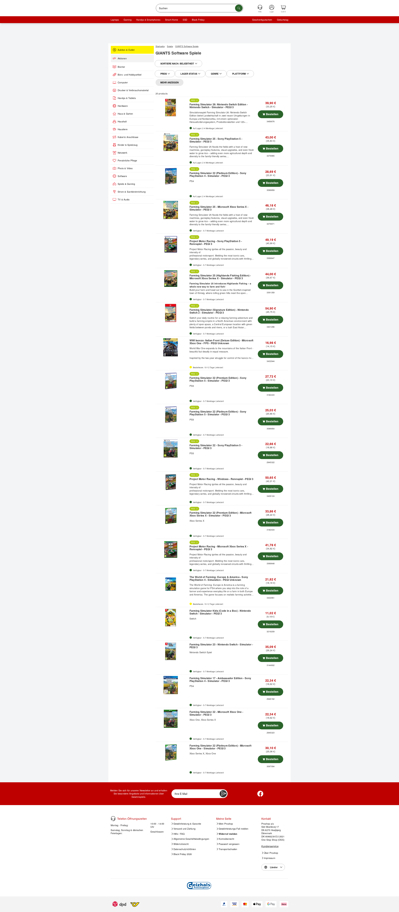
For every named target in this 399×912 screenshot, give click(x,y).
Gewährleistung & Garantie (187, 823)
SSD (185, 19)
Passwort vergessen (229, 844)
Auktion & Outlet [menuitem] (126, 49)
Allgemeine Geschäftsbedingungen (191, 838)
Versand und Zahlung (184, 828)
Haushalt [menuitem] (122, 121)
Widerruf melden (228, 833)
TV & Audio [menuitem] (124, 199)
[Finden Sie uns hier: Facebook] (260, 794)
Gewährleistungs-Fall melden (233, 828)
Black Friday (198, 19)
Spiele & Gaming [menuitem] (126, 183)
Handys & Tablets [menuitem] (127, 98)
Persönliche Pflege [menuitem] (127, 160)
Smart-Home (171, 19)
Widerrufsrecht (181, 844)
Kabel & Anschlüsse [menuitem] (128, 137)
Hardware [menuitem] (123, 105)
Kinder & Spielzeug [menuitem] (127, 144)
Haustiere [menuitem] (122, 129)
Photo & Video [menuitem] (125, 168)
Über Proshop (271, 852)
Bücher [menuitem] (121, 66)
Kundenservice (270, 846)
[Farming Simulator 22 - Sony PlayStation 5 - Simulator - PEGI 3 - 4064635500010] (172, 448)
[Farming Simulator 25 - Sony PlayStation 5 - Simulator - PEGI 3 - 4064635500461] (172, 142)
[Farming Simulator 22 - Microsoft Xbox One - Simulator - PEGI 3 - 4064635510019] (172, 719)
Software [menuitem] (122, 176)
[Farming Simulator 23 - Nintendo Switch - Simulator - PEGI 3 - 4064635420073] (172, 651)
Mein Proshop (226, 823)
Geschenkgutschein (262, 19)
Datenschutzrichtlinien (184, 849)
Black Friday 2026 (182, 854)
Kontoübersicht (226, 838)
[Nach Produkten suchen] (239, 8)
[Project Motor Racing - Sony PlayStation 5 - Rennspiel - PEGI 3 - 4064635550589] (172, 244)
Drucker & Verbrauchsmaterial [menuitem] (133, 90)
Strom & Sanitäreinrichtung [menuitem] (132, 191)
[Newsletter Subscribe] (223, 793)
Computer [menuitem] (123, 82)
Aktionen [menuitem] (122, 58)
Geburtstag (282, 19)
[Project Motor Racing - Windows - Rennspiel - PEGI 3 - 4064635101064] (172, 482)
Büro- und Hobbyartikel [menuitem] (129, 74)
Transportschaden (228, 849)
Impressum (269, 858)
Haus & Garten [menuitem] (125, 113)
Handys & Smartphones (148, 19)
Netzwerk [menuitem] (122, 152)
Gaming (128, 19)
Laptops (115, 19)
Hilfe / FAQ (179, 833)
